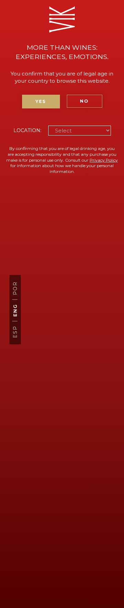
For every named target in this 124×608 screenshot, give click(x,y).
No (84, 101)
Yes (40, 101)
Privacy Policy (104, 160)
